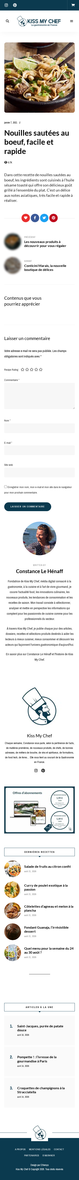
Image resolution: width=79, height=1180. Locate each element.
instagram (6, 5)
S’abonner (49, 1155)
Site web (8, 464)
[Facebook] (35, 218)
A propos (20, 1149)
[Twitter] (44, 218)
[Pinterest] (53, 218)
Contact (59, 1149)
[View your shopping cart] (73, 5)
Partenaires (31, 1155)
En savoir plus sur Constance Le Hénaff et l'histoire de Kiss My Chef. (39, 657)
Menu (71, 21)
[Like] (25, 218)
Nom (7, 420)
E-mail (8, 442)
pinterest (15, 5)
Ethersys (45, 1165)
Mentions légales (40, 1149)
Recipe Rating (11, 369)
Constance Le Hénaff (39, 571)
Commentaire (11, 380)
